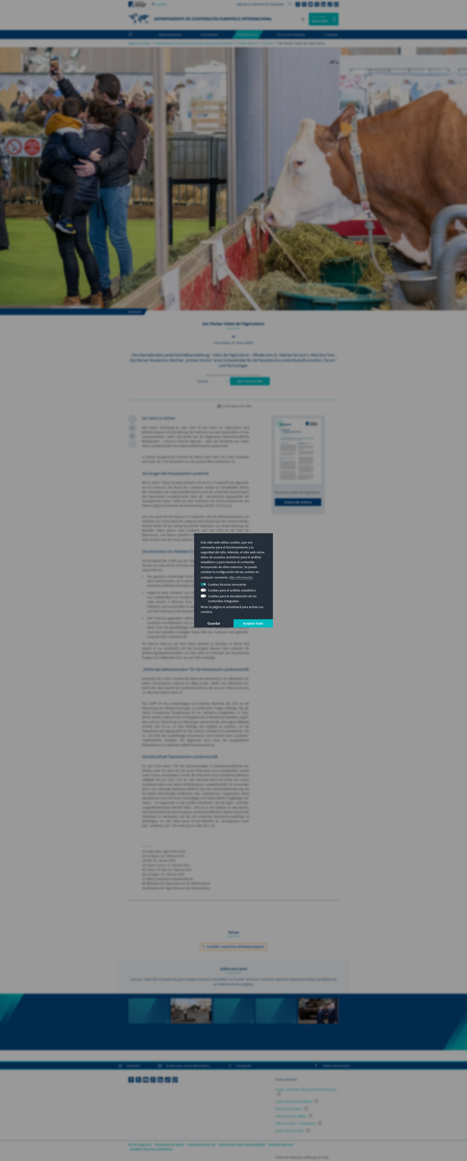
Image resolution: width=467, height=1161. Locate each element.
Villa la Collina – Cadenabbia (295, 1123)
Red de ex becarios (289, 1109)
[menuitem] (134, 34)
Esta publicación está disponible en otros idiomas (233, 375)
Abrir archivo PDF (250, 381)
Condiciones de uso (202, 1144)
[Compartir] (132, 443)
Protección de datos (169, 1144)
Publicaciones (248, 43)
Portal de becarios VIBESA (294, 1101)
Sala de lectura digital (291, 1116)
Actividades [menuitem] (209, 34)
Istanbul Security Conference (151, 1149)
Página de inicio (139, 43)
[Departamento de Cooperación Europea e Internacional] (139, 19)
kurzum (268, 43)
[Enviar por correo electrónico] (132, 435)
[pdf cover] (298, 451)
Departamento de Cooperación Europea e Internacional (194, 43)
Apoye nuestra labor (290, 1131)
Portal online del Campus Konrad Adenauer (306, 1089)
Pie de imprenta (139, 1144)
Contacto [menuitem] (331, 34)
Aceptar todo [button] (253, 623)
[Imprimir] (132, 427)
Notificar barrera (281, 1144)
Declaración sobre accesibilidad (242, 1144)
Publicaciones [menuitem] (247, 34)
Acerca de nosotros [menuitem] (291, 34)
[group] (148, 1019)
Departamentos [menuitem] (170, 34)
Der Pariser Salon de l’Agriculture (302, 43)
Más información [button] (241, 577)
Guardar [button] (213, 623)
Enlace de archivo (298, 502)
